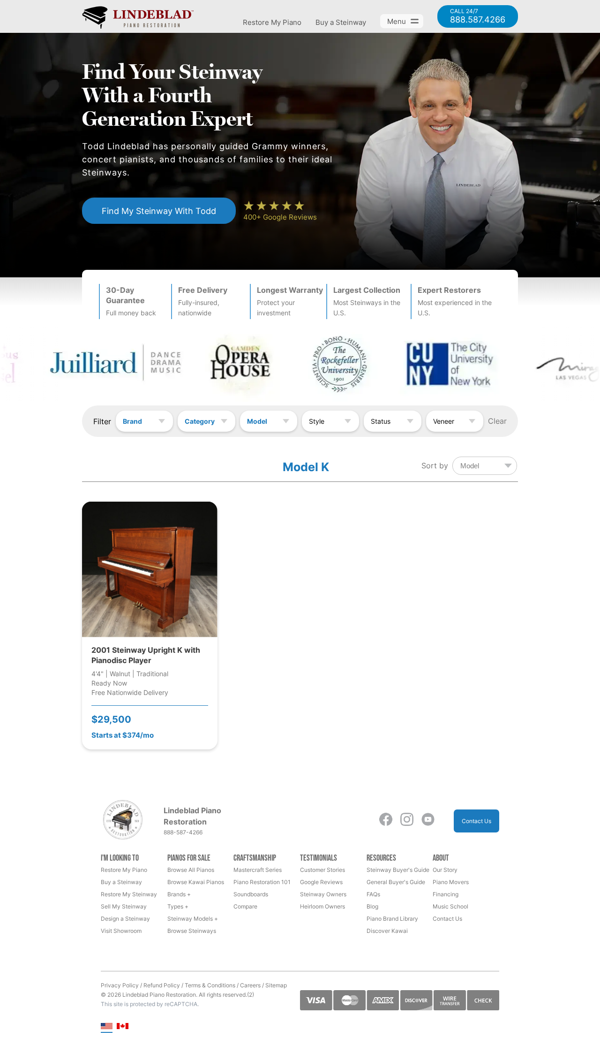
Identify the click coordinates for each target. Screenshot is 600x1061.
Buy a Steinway (340, 22)
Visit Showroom (121, 931)
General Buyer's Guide (396, 882)
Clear (497, 421)
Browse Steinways (191, 931)
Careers (250, 985)
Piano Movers (451, 882)
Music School (450, 906)
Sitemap (276, 985)
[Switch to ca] (122, 1027)
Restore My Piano (272, 22)
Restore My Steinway (129, 894)
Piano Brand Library (392, 919)
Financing (445, 894)
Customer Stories (322, 870)
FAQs (373, 894)
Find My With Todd (159, 211)
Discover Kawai (387, 931)
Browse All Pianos (190, 870)
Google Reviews (321, 882)
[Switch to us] (106, 1027)
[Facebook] (386, 821)
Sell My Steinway (124, 906)
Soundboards (250, 894)
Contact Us (476, 821)
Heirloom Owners (322, 906)
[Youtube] (428, 821)
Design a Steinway (125, 919)
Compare (245, 906)
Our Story (445, 870)
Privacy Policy (120, 985)
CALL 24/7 (477, 16)
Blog (372, 906)
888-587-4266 (183, 832)
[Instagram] (407, 821)
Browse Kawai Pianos (195, 882)
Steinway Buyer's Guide (398, 870)
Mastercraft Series (257, 870)
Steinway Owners (323, 894)
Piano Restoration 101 (262, 882)
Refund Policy (161, 985)
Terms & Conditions (210, 985)
